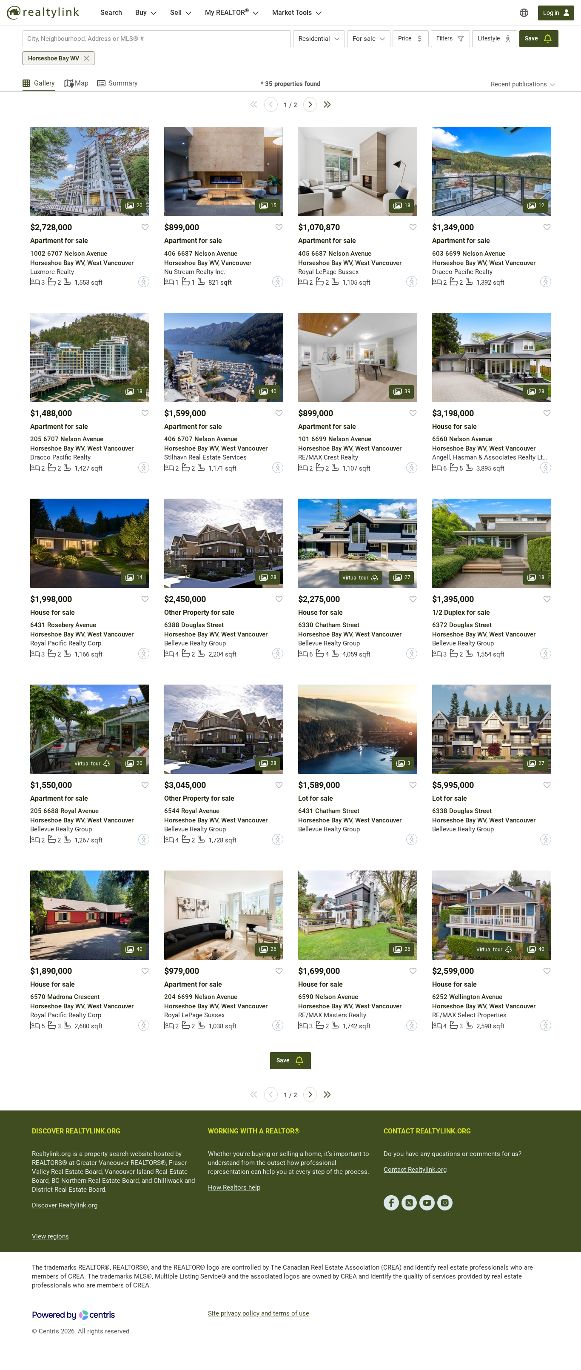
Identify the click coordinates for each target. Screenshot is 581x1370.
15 (273, 206)
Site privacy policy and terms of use (258, 1313)
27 (407, 577)
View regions (50, 1236)
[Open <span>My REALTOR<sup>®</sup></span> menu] (255, 12)
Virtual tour (355, 578)
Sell (176, 13)
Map (81, 83)
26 (273, 949)
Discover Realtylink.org (64, 1205)
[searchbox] (151, 38)
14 (139, 577)
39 (407, 391)
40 (273, 391)
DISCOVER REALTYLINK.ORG (76, 1131)
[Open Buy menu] (153, 12)
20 (139, 206)
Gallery (44, 83)
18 (407, 206)
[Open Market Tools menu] (318, 12)
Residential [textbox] (314, 39)
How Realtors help (234, 1187)
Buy (141, 13)
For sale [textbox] (364, 39)
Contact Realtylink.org (415, 1169)
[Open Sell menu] (188, 12)
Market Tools (292, 13)
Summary (123, 83)
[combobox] (157, 38)
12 (541, 206)
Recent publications (519, 84)
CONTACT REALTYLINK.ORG (427, 1131)
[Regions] (524, 12)
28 (541, 391)
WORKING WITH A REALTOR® (254, 1131)
